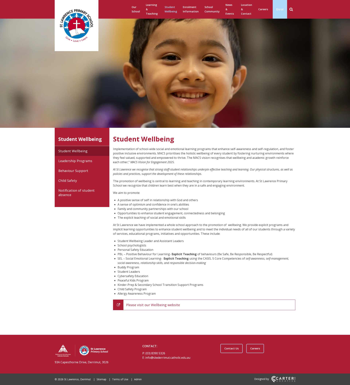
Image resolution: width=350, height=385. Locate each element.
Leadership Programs (75, 161)
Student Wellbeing (171, 9)
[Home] (92, 351)
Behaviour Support (73, 170)
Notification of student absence (76, 192)
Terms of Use (120, 379)
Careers (263, 9)
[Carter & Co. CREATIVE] (283, 381)
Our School (136, 9)
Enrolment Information (191, 9)
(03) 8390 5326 (155, 353)
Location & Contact (246, 9)
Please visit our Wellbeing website (153, 305)
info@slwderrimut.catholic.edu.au (167, 358)
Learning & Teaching (152, 9)
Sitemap (101, 379)
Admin (138, 379)
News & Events (229, 9)
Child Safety (67, 180)
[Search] (291, 9)
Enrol (279, 9)
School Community (212, 9)
